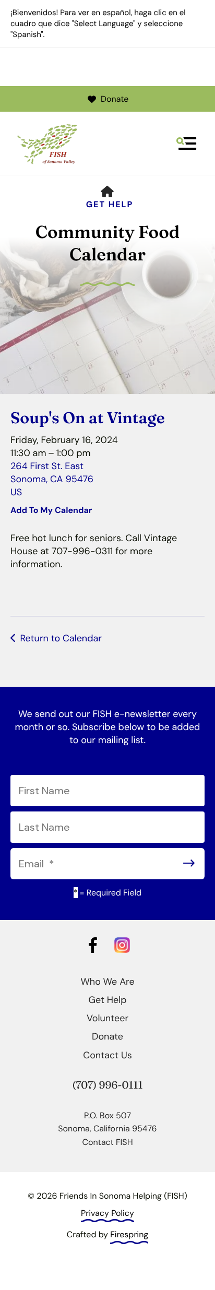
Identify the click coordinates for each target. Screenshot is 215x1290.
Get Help (110, 204)
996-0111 (121, 1085)
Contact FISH (107, 1142)
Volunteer (107, 1018)
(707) (86, 1085)
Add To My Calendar (51, 510)
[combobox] (107, 172)
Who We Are (107, 981)
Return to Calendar (61, 638)
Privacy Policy (107, 1213)
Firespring (129, 1234)
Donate (114, 98)
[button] (186, 143)
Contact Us (107, 1055)
